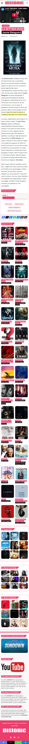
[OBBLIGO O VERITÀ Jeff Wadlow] (7, 333)
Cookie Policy (14, 725)
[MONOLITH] (5, 536)
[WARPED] (23, 613)
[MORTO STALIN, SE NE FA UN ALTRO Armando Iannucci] (21, 233)
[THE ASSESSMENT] (23, 545)
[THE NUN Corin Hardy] (21, 412)
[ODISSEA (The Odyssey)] (23, 554)
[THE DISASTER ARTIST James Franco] (21, 271)
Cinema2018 (5, 25)
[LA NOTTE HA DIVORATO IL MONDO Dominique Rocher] (21, 491)
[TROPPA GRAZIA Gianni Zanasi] (21, 372)
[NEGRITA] (14, 623)
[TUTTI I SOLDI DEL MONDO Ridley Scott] (21, 313)
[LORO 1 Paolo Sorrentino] (7, 491)
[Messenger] (10, 217)
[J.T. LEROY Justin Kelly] (7, 472)
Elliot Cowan (19, 204)
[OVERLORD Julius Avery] (21, 253)
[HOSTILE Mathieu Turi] (21, 432)
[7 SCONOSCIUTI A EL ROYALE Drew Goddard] (7, 291)
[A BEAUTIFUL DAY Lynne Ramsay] (7, 313)
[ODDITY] (5, 554)
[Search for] (27, 3)
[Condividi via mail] (21, 217)
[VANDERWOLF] (23, 586)
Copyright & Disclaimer (7, 723)
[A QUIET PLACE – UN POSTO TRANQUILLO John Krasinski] (7, 352)
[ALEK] (23, 573)
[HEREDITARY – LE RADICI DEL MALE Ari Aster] (7, 412)
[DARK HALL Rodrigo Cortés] (7, 253)
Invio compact (23, 723)
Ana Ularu (9, 204)
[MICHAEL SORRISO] (14, 586)
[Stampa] (25, 217)
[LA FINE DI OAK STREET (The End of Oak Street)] (14, 536)
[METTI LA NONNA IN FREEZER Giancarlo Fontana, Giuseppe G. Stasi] (21, 451)
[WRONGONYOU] (5, 579)
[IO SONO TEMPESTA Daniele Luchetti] (21, 472)
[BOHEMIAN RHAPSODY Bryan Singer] (7, 372)
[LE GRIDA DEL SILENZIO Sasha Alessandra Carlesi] (21, 291)
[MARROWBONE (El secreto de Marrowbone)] (14, 545)
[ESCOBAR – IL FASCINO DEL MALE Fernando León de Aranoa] (7, 390)
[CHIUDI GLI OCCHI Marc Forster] (7, 432)
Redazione (5, 36)
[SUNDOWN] (5, 545)
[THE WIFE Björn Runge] (7, 451)
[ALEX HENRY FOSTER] (5, 586)
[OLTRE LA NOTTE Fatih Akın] (7, 233)
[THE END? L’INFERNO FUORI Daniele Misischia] (7, 271)
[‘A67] (14, 604)
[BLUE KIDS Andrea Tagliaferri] (21, 390)
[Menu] (2, 3)
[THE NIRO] (14, 579)
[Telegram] (17, 217)
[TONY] (14, 554)
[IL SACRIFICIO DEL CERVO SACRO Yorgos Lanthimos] (21, 511)
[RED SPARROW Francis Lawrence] (7, 511)
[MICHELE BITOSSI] (5, 604)
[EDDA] (23, 623)
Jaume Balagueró (14, 207)
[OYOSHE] (14, 573)
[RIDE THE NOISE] (5, 573)
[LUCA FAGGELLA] (14, 613)
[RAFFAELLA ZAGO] (23, 579)
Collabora (16, 723)
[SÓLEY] (5, 623)
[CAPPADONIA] (5, 613)
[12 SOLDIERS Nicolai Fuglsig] (21, 352)
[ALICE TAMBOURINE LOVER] (23, 604)
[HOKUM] (23, 536)
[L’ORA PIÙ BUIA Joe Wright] (21, 333)
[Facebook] (2, 217)
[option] (14, 646)
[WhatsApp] (14, 217)
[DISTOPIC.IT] (14, 2)
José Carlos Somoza (15, 211)
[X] (6, 217)
